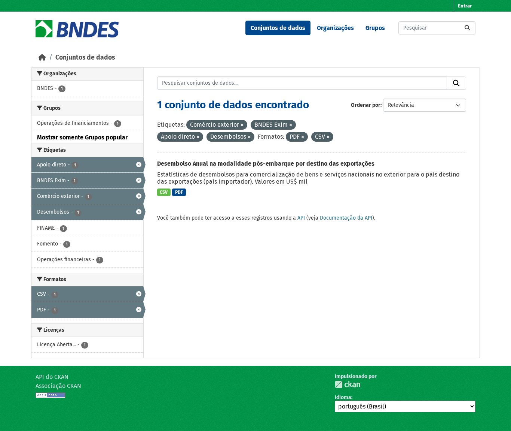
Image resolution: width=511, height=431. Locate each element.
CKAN (347, 384)
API (301, 218)
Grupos (375, 27)
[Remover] (242, 125)
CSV (164, 192)
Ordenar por (365, 105)
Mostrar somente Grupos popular (82, 137)
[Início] (42, 57)
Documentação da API (346, 218)
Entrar (465, 6)
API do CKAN (52, 376)
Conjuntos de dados (278, 27)
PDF (179, 192)
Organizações (335, 27)
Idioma (343, 397)
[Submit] (467, 27)
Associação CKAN (58, 385)
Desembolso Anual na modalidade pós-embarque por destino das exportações (265, 163)
